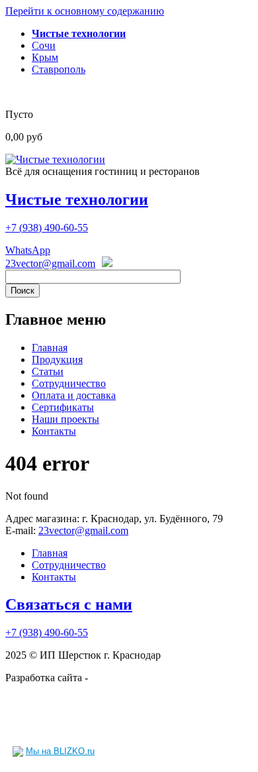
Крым (45, 57)
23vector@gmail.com (50, 263)
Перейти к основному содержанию (84, 11)
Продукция (57, 359)
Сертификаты (63, 407)
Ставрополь (58, 69)
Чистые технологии (76, 199)
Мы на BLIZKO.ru (60, 751)
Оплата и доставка (74, 395)
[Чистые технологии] (55, 159)
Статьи (48, 371)
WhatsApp (27, 250)
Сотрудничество (69, 383)
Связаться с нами (68, 604)
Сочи (44, 45)
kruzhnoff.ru (117, 677)
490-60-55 (46, 227)
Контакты (54, 431)
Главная (49, 347)
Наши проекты (65, 419)
